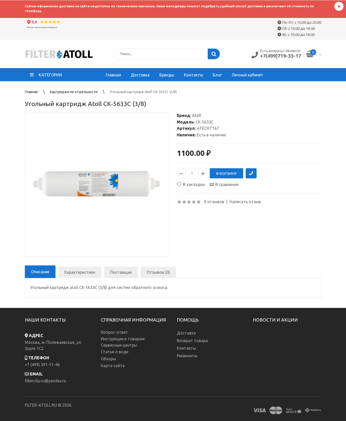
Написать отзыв (245, 201)
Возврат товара (192, 340)
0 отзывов (214, 201)
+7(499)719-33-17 (280, 56)
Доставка (186, 333)
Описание (40, 271)
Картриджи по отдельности (74, 92)
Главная (31, 92)
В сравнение (227, 184)
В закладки (194, 184)
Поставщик (121, 272)
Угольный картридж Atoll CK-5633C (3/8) (143, 92)
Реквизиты (187, 355)
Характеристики (79, 272)
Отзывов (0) (158, 272)
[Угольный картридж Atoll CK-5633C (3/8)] (97, 184)
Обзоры (108, 358)
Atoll (196, 115)
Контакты (186, 348)
